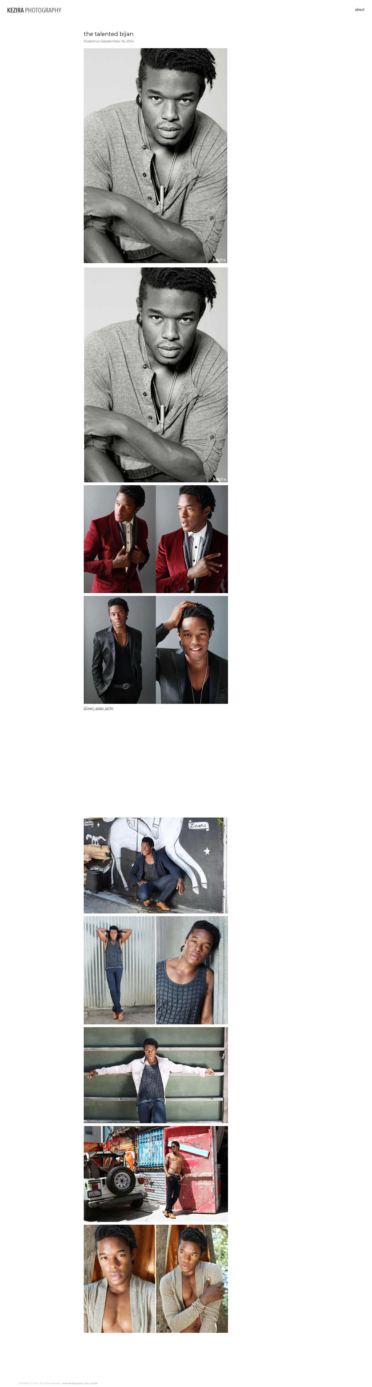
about (359, 9)
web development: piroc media (80, 1383)
